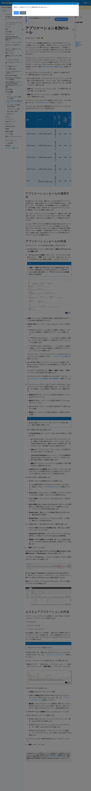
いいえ (23, 13)
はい (16, 13)
